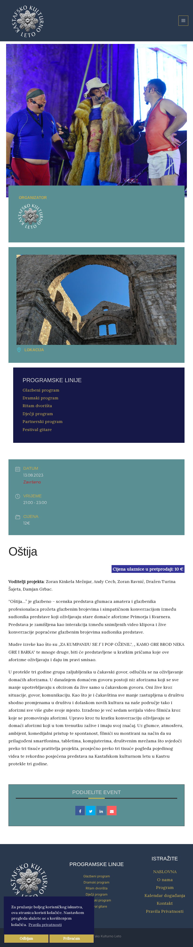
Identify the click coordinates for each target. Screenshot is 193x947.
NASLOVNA (165, 871)
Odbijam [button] (26, 938)
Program (165, 887)
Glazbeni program (41, 390)
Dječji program (38, 413)
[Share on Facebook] (80, 810)
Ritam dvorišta (37, 405)
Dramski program (40, 398)
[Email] (112, 810)
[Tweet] (90, 810)
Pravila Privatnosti (165, 911)
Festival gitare (37, 429)
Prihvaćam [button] (71, 938)
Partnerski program (43, 421)
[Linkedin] (101, 810)
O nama (165, 879)
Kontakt (165, 903)
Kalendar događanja (165, 895)
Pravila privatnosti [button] (45, 924)
